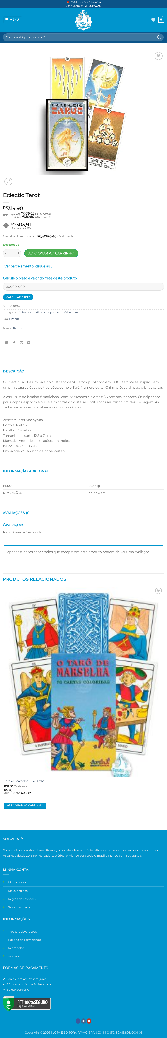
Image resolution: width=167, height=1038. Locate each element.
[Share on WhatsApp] (6, 342)
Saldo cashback (19, 907)
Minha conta (17, 882)
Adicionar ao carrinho (51, 253)
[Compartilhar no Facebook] (14, 342)
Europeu (49, 312)
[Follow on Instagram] (83, 1021)
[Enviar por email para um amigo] (21, 342)
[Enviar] (159, 37)
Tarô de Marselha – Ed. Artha (24, 781)
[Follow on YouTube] (89, 1021)
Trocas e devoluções (22, 931)
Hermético (64, 312)
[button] (12, 19)
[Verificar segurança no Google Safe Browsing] (27, 1004)
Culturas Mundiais (31, 312)
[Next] (18, 179)
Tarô (75, 312)
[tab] (29, 267)
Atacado (14, 956)
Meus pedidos (18, 891)
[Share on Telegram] (28, 342)
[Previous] (5, 823)
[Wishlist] (153, 19)
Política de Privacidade (24, 940)
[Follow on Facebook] (78, 1021)
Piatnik (14, 318)
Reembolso (16, 948)
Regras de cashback (22, 899)
